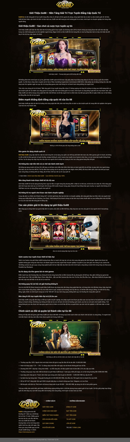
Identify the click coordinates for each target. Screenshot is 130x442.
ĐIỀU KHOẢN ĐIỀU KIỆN (49, 419)
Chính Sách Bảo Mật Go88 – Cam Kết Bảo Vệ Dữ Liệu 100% (46, 176)
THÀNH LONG (76, 427)
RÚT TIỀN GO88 (71, 415)
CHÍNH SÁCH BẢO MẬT (49, 411)
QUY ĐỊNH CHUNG (48, 423)
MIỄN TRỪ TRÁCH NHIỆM (50, 415)
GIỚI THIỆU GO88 (47, 407)
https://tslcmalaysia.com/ (27, 432)
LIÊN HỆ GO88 (70, 423)
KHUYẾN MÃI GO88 (48, 427)
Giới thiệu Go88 (23, 155)
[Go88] (65, 4)
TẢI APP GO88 (70, 419)
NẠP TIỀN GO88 (71, 411)
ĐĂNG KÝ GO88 (71, 407)
